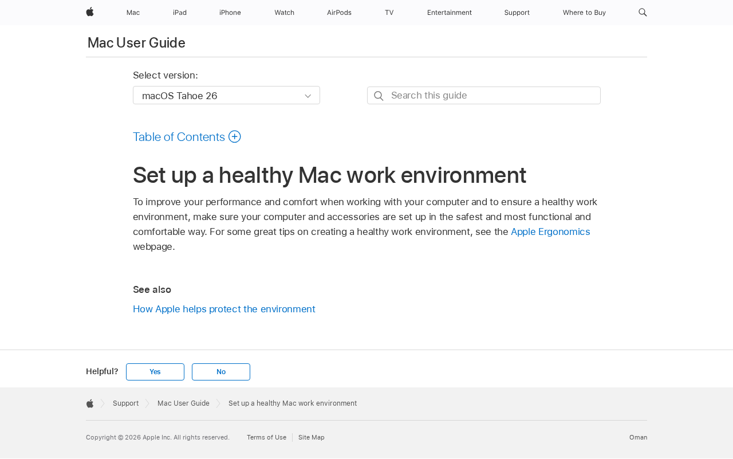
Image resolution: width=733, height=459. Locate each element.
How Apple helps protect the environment (224, 309)
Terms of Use (266, 437)
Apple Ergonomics (550, 231)
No (221, 372)
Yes (155, 372)
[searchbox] (484, 95)
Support (126, 403)
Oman (638, 437)
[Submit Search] (379, 96)
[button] (643, 12)
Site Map (311, 437)
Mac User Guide (137, 42)
